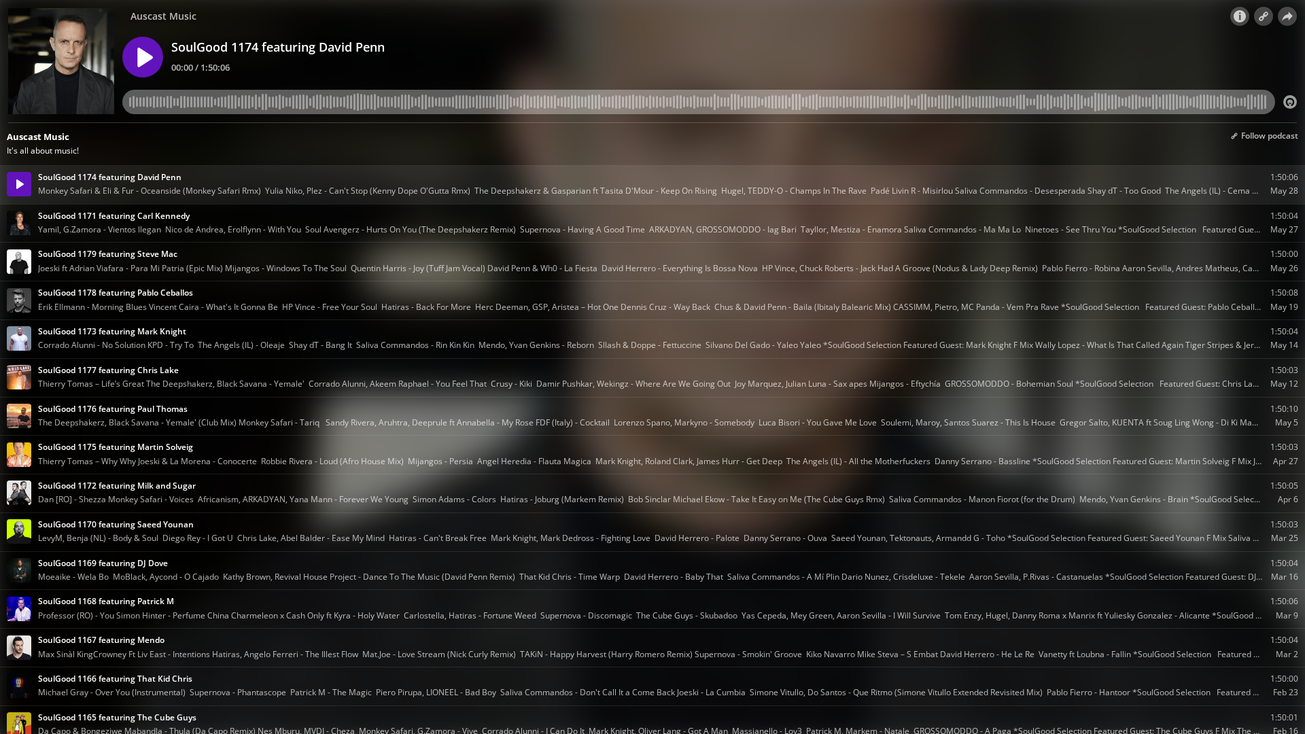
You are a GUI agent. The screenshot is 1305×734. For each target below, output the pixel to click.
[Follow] (1263, 16)
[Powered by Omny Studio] (1290, 102)
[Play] (142, 57)
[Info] (1239, 16)
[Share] (1287, 16)
